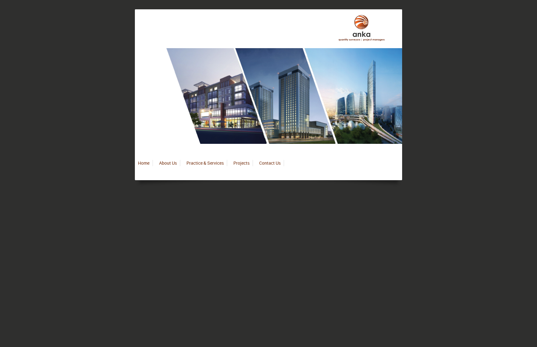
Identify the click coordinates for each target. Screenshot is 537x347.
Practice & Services (205, 163)
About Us (168, 163)
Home (143, 163)
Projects (241, 163)
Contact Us (270, 163)
